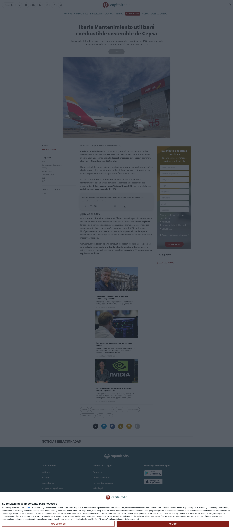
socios (27, 508)
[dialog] (116, 511)
